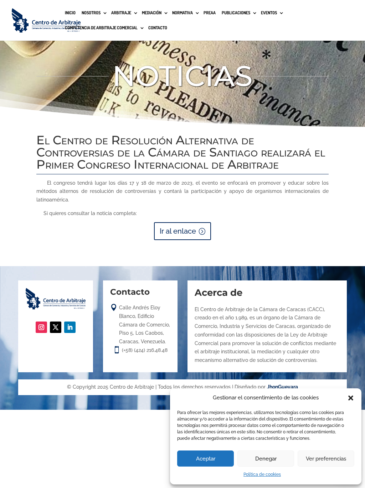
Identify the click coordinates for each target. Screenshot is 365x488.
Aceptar (205, 458)
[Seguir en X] (55, 327)
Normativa (182, 13)
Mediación (151, 13)
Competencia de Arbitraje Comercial (101, 28)
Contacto (157, 28)
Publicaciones (236, 13)
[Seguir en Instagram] (41, 327)
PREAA (210, 13)
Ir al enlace (178, 231)
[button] (350, 398)
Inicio (70, 13)
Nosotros (91, 13)
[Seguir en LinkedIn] (70, 327)
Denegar (266, 458)
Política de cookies (262, 474)
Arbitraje (121, 13)
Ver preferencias (326, 458)
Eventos (269, 13)
